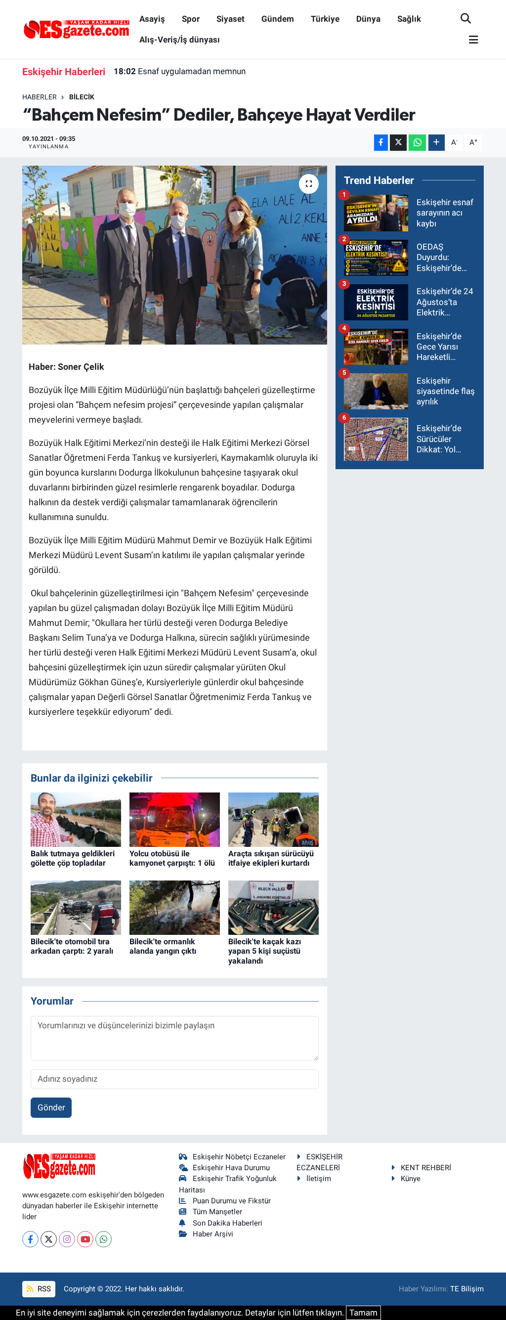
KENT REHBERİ (426, 1167)
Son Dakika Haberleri (227, 1223)
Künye (411, 1178)
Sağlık (409, 19)
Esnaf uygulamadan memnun (180, 71)
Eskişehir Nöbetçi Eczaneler (239, 1156)
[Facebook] (30, 1239)
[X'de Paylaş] (398, 142)
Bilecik (81, 97)
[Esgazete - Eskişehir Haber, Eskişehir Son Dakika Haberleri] (76, 29)
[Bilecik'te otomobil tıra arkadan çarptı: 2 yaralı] (76, 907)
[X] (49, 1239)
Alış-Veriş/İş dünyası (179, 39)
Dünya (368, 19)
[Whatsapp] (103, 1239)
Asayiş (152, 19)
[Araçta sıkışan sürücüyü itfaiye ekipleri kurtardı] (273, 819)
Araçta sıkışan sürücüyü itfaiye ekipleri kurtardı (271, 858)
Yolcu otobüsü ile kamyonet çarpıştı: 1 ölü (172, 858)
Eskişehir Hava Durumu (231, 1167)
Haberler (39, 97)
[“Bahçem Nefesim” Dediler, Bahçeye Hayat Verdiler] (174, 255)
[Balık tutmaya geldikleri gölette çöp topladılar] (76, 819)
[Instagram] (67, 1239)
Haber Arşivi (213, 1234)
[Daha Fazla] (436, 142)
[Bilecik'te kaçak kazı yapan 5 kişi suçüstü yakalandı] (273, 907)
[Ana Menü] (469, 40)
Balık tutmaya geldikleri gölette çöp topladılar (73, 858)
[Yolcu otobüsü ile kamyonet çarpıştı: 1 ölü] (174, 819)
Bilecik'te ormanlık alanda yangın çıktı (162, 946)
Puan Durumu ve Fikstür (232, 1200)
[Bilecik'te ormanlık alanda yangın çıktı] (174, 907)
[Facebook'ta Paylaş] (381, 142)
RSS (43, 1288)
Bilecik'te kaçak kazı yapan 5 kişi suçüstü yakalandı (264, 951)
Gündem (277, 19)
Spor (191, 19)
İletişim (318, 1178)
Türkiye (325, 19)
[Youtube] (85, 1239)
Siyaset (230, 19)
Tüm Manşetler (217, 1211)
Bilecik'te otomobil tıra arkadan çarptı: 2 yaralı (72, 946)
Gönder (51, 1107)
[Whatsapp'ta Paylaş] (417, 142)
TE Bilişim (467, 1288)
